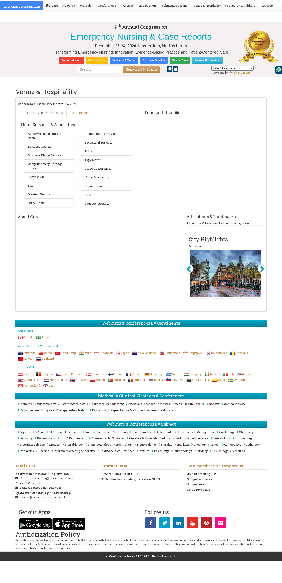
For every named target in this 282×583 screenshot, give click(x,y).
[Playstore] (170, 69)
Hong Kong (68, 353)
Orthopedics (232, 445)
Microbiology (74, 445)
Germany (156, 374)
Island (247, 374)
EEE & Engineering (73, 438)
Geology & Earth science (191, 438)
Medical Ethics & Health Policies (182, 404)
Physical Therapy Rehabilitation (65, 410)
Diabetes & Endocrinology (38, 404)
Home (53, 5)
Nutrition (183, 445)
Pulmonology (182, 451)
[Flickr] (220, 524)
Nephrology (124, 445)
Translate (244, 73)
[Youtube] (192, 524)
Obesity (214, 404)
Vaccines (238, 451)
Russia (158, 380)
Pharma (43, 451)
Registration (147, 5)
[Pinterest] (206, 524)
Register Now (97, 60)
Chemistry (246, 432)
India (87, 353)
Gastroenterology (72, 404)
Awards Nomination (207, 60)
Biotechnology (166, 432)
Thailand (48, 359)
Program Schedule (154, 60)
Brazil (46, 337)
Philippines (172, 353)
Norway (81, 380)
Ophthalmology (234, 404)
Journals (85, 5)
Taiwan (28, 359)
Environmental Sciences (108, 438)
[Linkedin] (178, 524)
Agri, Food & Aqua (32, 432)
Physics (144, 451)
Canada (28, 337)
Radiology (99, 410)
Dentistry (26, 438)
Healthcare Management (106, 404)
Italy (231, 374)
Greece (176, 374)
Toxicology (220, 451)
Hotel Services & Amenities (43, 113)
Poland (100, 380)
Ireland (215, 374)
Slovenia (177, 380)
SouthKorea (219, 353)
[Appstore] (175, 69)
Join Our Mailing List (201, 474)
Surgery (202, 451)
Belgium (47, 374)
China (48, 353)
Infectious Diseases (141, 404)
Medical (54, 445)
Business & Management (197, 432)
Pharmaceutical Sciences (117, 451)
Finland (118, 374)
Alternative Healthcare (64, 432)
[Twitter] (164, 524)
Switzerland (31, 385)
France (136, 374)
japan (125, 353)
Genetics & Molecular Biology (149, 438)
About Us (68, 5)
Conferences (107, 5)
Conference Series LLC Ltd (128, 556)
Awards (267, 5)
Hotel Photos (79, 113)
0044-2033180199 (126, 474)
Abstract (128, 5)
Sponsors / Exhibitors (240, 5)
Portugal (119, 380)
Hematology (221, 438)
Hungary (195, 374)
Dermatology (46, 438)
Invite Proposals (198, 489)
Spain (221, 380)
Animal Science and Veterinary (106, 432)
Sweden (239, 380)
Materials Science (32, 445)
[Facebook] (150, 524)
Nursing (166, 445)
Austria (28, 374)
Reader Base (180, 60)
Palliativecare (29, 410)
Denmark (98, 374)
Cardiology (227, 432)
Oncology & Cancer (206, 445)
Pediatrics (27, 451)
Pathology (253, 445)
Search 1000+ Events (141, 69)
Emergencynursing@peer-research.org (47, 478)
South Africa (200, 380)
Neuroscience (147, 445)
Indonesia (106, 353)
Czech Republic (72, 374)
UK (50, 385)
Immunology (244, 438)
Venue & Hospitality (207, 5)
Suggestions (195, 484)
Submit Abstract (71, 60)
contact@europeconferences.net (42, 497)
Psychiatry (161, 451)
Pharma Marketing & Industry (74, 451)
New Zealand (146, 353)
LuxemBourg (32, 380)
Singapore (196, 353)
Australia (29, 353)
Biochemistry (141, 432)
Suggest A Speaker (200, 479)
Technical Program (173, 5)
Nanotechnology (99, 445)
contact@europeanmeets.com (40, 488)
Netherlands (58, 380)
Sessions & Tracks (124, 60)
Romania (242, 353)
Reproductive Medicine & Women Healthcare (142, 410)
